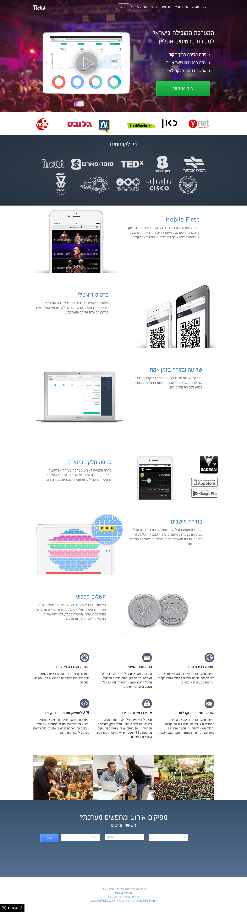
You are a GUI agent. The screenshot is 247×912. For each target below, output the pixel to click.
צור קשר (141, 7)
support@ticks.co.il (102, 900)
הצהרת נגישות (123, 893)
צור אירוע (183, 89)
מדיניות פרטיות (125, 900)
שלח (49, 837)
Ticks (39, 7)
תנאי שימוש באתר (146, 900)
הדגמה (166, 7)
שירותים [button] (182, 7)
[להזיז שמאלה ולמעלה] (3, 907)
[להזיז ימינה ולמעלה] (5, 907)
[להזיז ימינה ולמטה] (5, 909)
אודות (154, 7)
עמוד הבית (199, 7)
